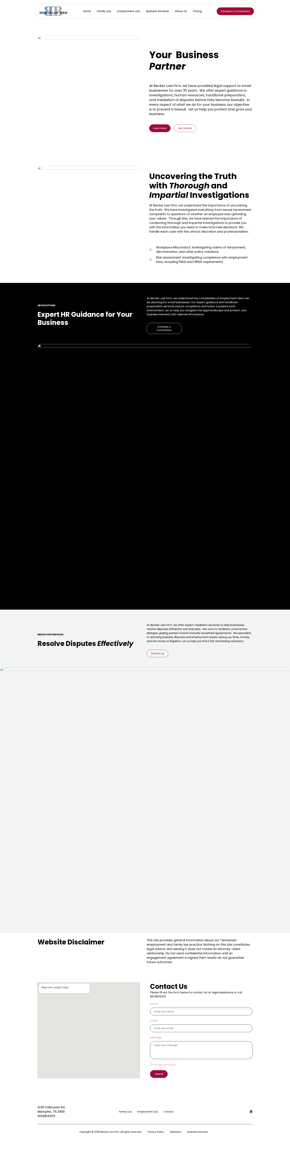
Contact (169, 1111)
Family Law (104, 11)
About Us (181, 11)
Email (153, 1021)
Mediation (175, 1132)
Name (154, 1004)
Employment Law (128, 11)
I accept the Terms (164, 1064)
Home (87, 11)
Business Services (157, 11)
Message (156, 1037)
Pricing (197, 11)
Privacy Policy (156, 1132)
